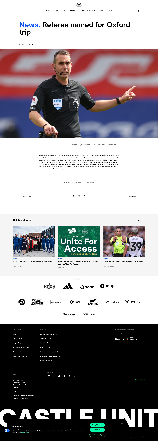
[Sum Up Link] (107, 286)
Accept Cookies (97, 425)
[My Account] (138, 10)
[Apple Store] (119, 339)
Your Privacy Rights (97, 435)
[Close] (122, 424)
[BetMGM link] (37, 302)
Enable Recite (141, 437)
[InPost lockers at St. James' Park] (74, 302)
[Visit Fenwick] (55, 302)
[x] (79, 196)
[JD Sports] (21, 302)
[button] (7, 430)
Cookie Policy (25, 432)
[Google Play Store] (132, 339)
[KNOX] (49, 286)
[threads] (69, 376)
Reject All (97, 430)
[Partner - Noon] (87, 286)
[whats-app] (84, 196)
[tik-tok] (49, 376)
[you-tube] (54, 376)
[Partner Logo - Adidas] (67, 286)
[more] (142, 10)
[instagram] (59, 376)
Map (14, 391)
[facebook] (73, 196)
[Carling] (92, 302)
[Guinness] (69, 314)
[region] (66, 429)
